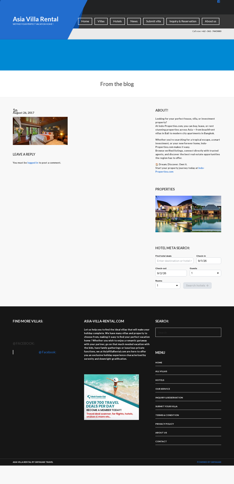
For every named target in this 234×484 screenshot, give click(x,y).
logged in (32, 162)
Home (85, 21)
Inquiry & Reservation (182, 21)
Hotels (117, 21)
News (134, 21)
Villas (101, 21)
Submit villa (153, 21)
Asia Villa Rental (35, 19)
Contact (161, 441)
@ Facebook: (24, 343)
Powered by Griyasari (209, 462)
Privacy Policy (164, 423)
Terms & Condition (167, 415)
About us (210, 21)
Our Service (162, 388)
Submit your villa (166, 406)
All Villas (161, 371)
